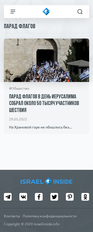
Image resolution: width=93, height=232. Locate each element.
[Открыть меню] (13, 11)
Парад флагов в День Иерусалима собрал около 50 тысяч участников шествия (44, 104)
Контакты (12, 216)
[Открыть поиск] (80, 11)
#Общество (19, 88)
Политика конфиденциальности (49, 216)
